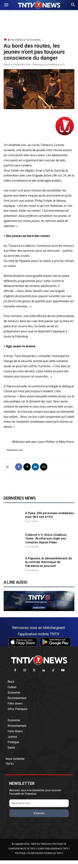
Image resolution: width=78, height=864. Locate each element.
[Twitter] (34, 670)
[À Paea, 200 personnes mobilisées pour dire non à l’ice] (13, 517)
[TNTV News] (39, 660)
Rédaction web (15, 450)
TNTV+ (9, 764)
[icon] (5, 39)
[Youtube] (63, 670)
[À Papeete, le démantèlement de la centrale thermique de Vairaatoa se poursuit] (13, 564)
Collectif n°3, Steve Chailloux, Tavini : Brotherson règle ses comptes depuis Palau (46, 538)
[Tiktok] (53, 670)
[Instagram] (25, 670)
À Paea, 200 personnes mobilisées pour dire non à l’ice (49, 515)
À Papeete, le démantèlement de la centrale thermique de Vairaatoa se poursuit (48, 562)
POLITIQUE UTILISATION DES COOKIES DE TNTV (38, 853)
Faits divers (33, 39)
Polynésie (17, 39)
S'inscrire (39, 813)
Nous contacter (15, 759)
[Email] (43, 467)
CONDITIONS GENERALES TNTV (52, 848)
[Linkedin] (35, 467)
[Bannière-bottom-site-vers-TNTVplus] (39, 610)
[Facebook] (18, 467)
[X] (27, 467)
